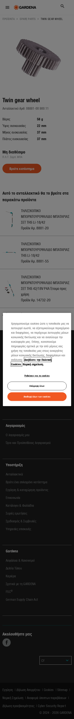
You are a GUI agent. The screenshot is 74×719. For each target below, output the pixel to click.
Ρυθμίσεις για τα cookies (37, 375)
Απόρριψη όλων (36, 386)
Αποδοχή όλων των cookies (37, 396)
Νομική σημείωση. (33, 364)
